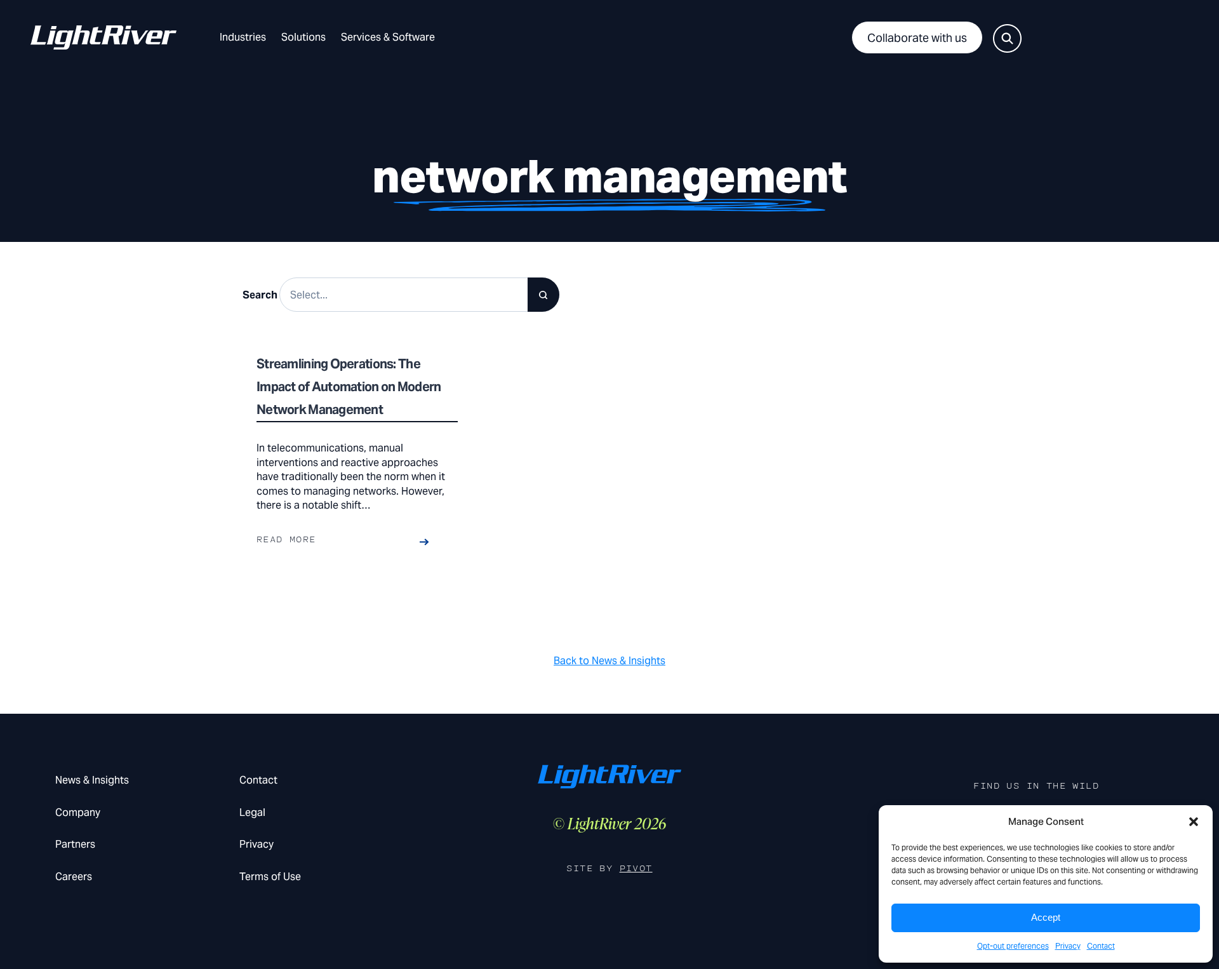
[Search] (543, 294)
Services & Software (388, 37)
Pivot (636, 868)
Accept (1045, 917)
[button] (1193, 821)
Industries (243, 37)
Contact (1101, 946)
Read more (286, 539)
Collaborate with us (917, 37)
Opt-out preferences (1013, 946)
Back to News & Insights (609, 660)
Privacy (1068, 946)
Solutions (303, 37)
